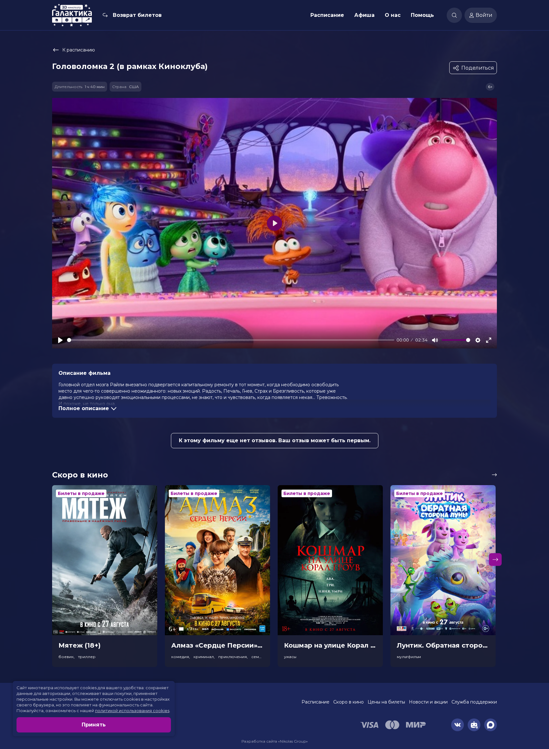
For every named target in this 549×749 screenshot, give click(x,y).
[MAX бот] (490, 724)
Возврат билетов (137, 15)
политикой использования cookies (132, 710)
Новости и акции (428, 702)
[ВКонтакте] (457, 724)
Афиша (364, 15)
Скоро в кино (348, 702)
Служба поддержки (474, 702)
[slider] (230, 340)
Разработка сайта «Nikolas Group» (274, 741)
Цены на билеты (386, 702)
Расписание (327, 15)
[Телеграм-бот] (474, 724)
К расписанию (78, 50)
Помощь (422, 15)
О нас (393, 15)
